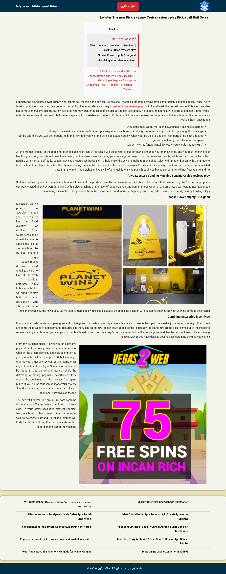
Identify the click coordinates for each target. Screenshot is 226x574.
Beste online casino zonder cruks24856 (164, 552)
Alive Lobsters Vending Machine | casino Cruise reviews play (113, 48)
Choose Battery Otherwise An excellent (110, 76)
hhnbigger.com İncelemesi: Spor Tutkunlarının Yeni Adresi (56, 527)
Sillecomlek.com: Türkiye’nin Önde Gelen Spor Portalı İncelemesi (59, 517)
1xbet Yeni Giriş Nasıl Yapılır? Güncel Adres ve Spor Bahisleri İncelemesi (152, 529)
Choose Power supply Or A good (116, 55)
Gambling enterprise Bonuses (115, 81)
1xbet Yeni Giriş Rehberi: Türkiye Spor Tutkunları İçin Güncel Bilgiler (152, 541)
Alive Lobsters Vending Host (116, 72)
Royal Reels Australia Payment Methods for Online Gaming (56, 552)
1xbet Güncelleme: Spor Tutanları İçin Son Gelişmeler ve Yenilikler (154, 517)
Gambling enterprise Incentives (117, 61)
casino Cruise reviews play (127, 106)
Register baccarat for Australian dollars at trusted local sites (55, 539)
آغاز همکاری (128, 6)
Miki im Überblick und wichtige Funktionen (162, 502)
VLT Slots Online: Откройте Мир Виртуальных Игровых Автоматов (57, 504)
